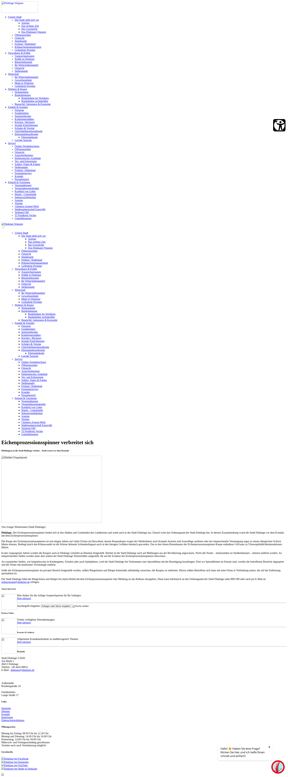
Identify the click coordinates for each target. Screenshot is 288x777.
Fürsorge (19, 110)
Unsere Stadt (15, 17)
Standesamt (21, 41)
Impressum (7, 717)
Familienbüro (22, 113)
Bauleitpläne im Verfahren (35, 98)
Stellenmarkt (21, 71)
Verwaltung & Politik (19, 53)
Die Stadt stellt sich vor (27, 20)
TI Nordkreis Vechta (25, 215)
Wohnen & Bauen (17, 89)
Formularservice (23, 173)
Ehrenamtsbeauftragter (26, 134)
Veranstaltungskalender (27, 188)
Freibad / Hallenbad (25, 44)
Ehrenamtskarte (29, 137)
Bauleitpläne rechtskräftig (34, 101)
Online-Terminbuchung (27, 146)
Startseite (6, 708)
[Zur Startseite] (19, 12)
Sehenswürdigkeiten (25, 197)
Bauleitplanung (23, 95)
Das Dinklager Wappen (33, 32)
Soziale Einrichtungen (26, 125)
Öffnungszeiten (23, 35)
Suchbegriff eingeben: (28, 606)
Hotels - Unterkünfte (25, 194)
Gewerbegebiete (23, 80)
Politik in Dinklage (24, 59)
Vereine (19, 203)
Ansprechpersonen (24, 56)
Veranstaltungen (23, 185)
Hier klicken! (24, 598)
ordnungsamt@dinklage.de (15, 582)
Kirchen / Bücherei (25, 122)
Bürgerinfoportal (23, 62)
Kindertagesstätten (24, 119)
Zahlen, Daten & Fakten (27, 164)
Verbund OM (22, 212)
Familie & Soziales (18, 107)
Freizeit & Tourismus (19, 182)
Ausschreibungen (24, 155)
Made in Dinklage (24, 83)
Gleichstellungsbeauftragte (28, 131)
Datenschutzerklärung (12, 720)
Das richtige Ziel (30, 26)
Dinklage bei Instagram (16, 762)
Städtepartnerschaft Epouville (30, 209)
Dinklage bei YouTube (16, 765)
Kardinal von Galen (25, 191)
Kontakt (19, 176)
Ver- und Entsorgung (26, 161)
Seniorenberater (23, 116)
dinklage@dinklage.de (22, 670)
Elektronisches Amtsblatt (28, 158)
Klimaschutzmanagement (28, 47)
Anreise (25, 23)
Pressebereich (22, 179)
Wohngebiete (21, 92)
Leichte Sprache (23, 140)
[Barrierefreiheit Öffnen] (279, 125)
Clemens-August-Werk (27, 206)
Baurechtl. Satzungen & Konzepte (33, 104)
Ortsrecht (19, 38)
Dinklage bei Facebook (16, 758)
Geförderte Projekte (25, 50)
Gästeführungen (23, 218)
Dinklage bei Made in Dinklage (20, 768)
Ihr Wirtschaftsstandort (26, 65)
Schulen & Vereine (24, 128)
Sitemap (5, 711)
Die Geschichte (29, 29)
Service (12, 143)
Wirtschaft (13, 74)
